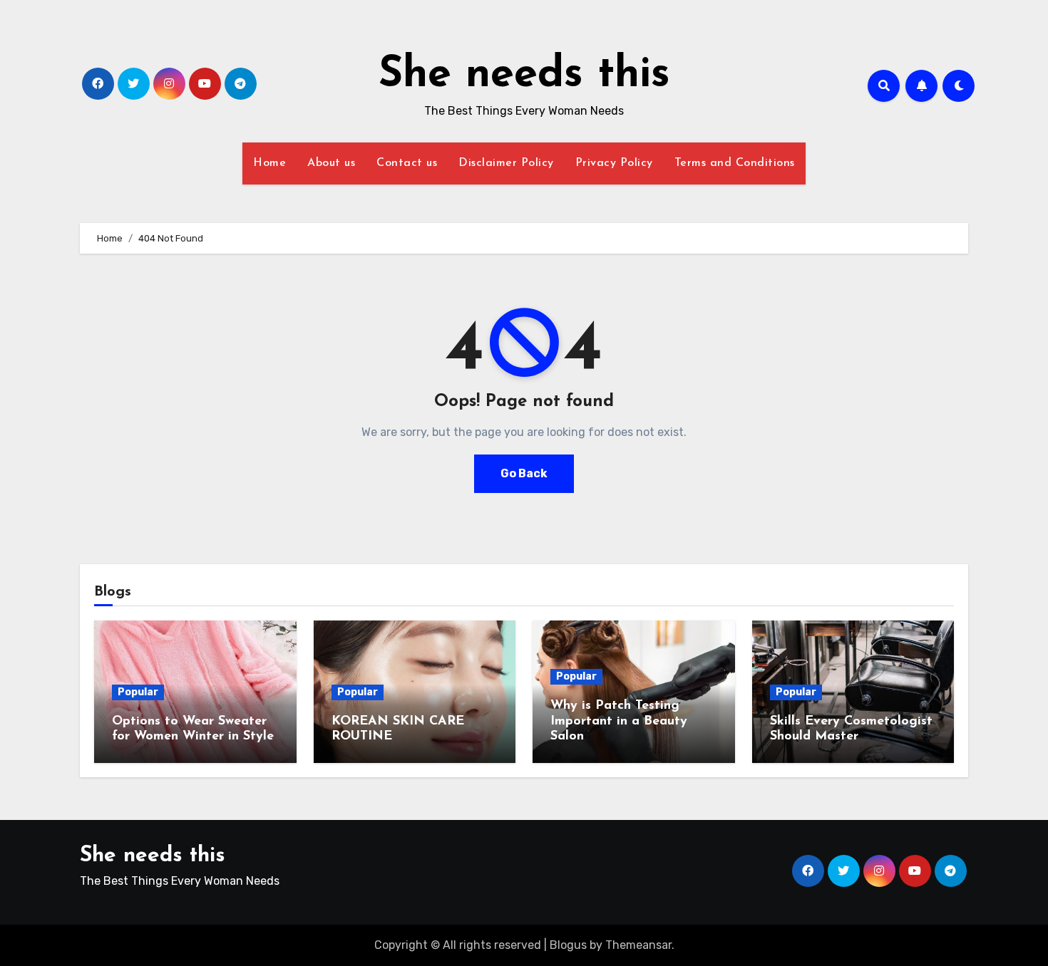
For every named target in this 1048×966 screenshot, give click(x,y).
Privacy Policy (614, 163)
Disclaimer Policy (506, 163)
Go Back (524, 473)
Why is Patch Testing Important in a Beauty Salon (618, 721)
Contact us (406, 163)
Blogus (568, 945)
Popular (138, 692)
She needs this (524, 75)
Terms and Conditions (734, 163)
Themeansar (638, 945)
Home (269, 163)
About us (331, 163)
